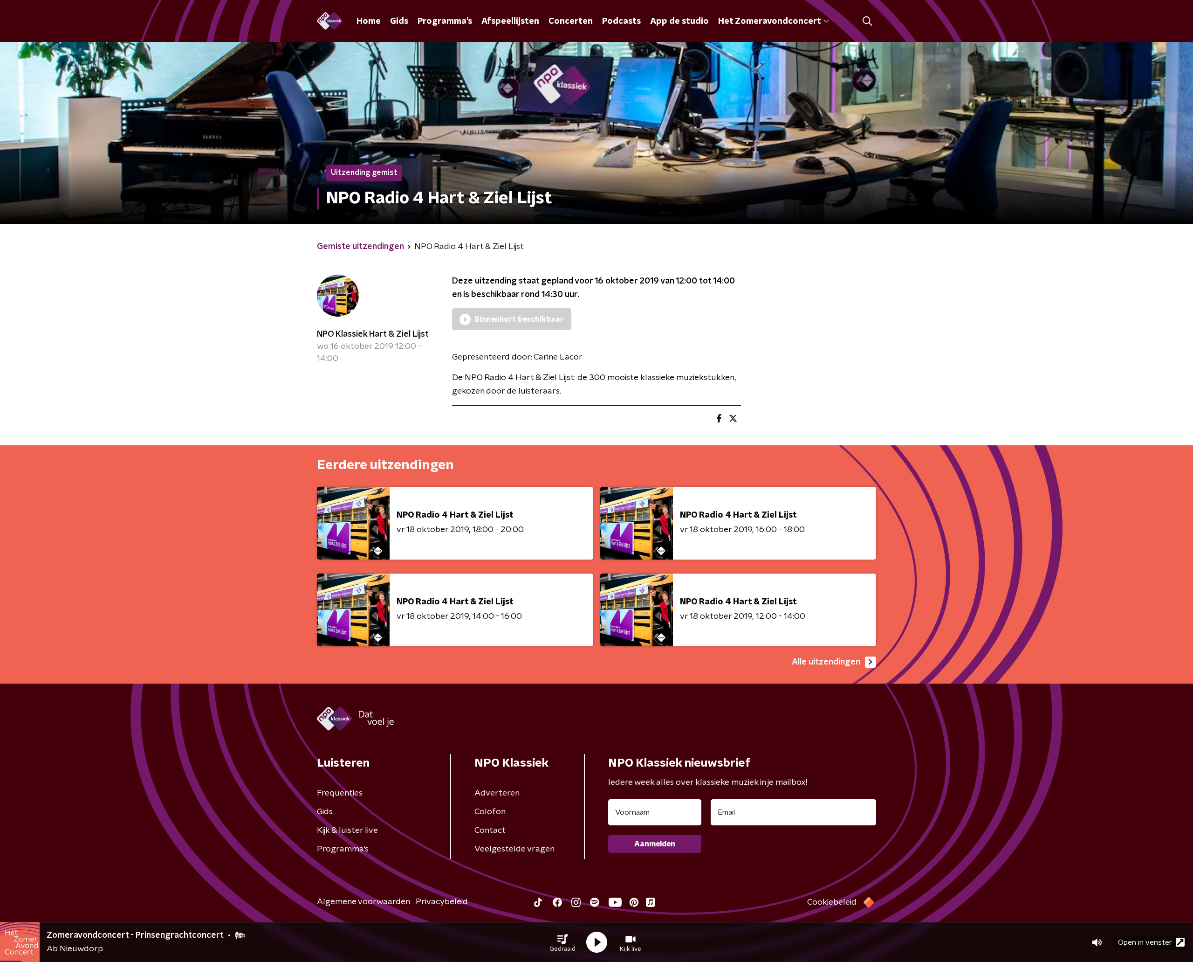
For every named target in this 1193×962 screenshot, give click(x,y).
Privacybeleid (442, 902)
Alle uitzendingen (826, 662)
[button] (562, 942)
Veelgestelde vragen (514, 849)
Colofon (490, 812)
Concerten (571, 21)
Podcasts (621, 21)
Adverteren (497, 793)
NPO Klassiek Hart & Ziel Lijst (373, 334)
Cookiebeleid (832, 902)
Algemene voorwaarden (363, 902)
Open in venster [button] (1145, 942)
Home (369, 21)
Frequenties (340, 793)
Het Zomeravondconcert (769, 21)
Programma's (445, 21)
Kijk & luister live (347, 830)
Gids (399, 21)
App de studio (679, 21)
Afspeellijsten (510, 21)
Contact (490, 830)
